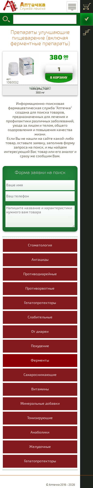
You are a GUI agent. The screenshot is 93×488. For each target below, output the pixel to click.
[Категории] (86, 32)
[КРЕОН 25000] (21, 68)
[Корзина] (86, 6)
